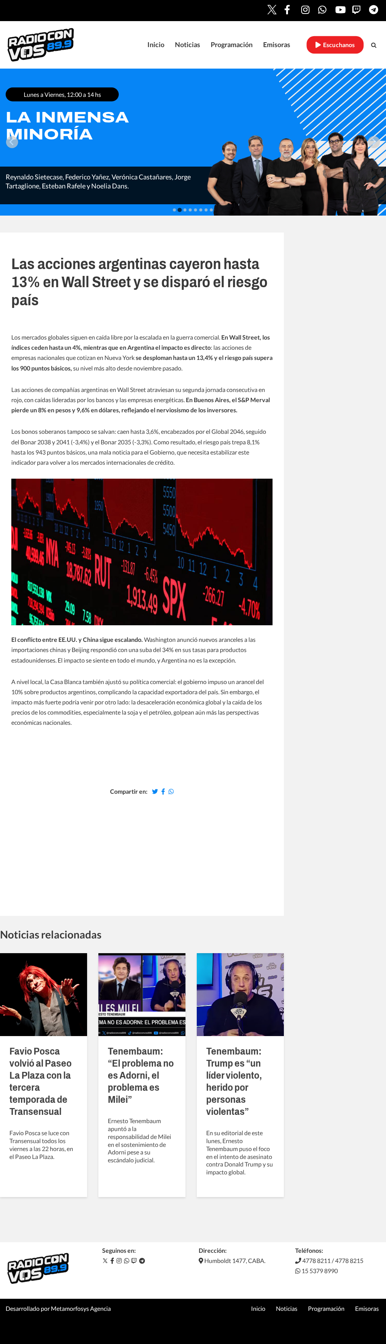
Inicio (155, 45)
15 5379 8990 (319, 1270)
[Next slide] (374, 142)
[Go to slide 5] (195, 209)
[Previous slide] (12, 142)
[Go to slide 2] (180, 210)
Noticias (187, 45)
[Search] (374, 45)
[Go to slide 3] (185, 209)
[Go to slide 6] (200, 209)
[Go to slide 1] (174, 209)
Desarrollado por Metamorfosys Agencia (58, 1308)
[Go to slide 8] (211, 209)
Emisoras (276, 45)
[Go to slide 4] (190, 209)
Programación (232, 45)
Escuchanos (337, 45)
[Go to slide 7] (206, 209)
